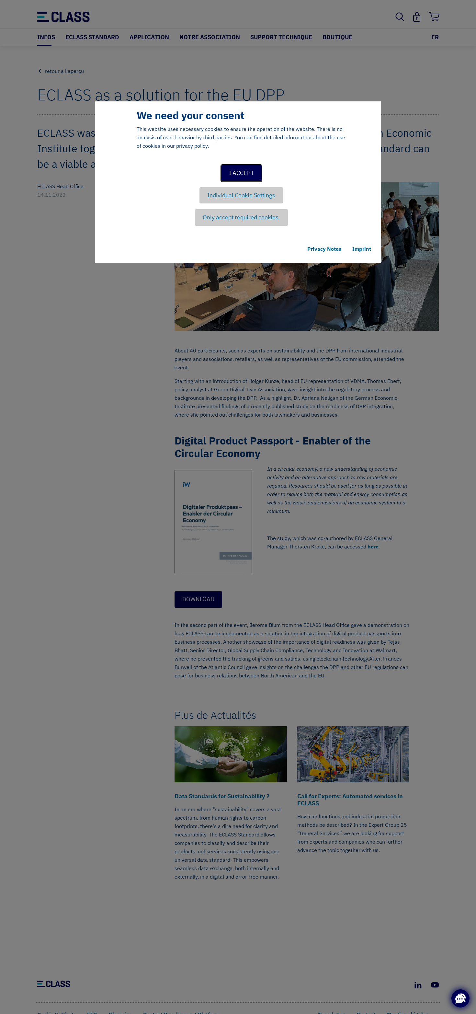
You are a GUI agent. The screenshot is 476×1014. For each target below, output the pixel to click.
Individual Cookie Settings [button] (241, 195)
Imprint (361, 249)
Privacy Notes (324, 249)
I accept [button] (241, 173)
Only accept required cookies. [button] (241, 217)
